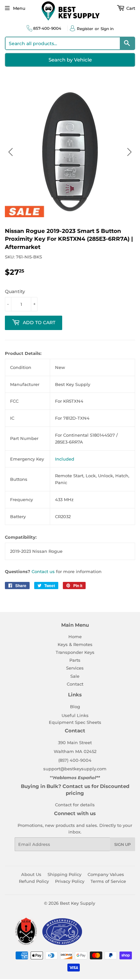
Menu (19, 8)
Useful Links (75, 715)
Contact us (43, 571)
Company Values (106, 874)
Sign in (107, 28)
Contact (75, 684)
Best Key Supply (77, 903)
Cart (130, 8)
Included (64, 459)
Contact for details (75, 804)
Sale (74, 676)
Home (75, 636)
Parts (74, 660)
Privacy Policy (69, 881)
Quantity (15, 291)
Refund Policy (34, 881)
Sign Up (122, 844)
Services (75, 668)
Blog (75, 706)
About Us (31, 874)
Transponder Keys (75, 652)
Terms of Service (108, 881)
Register (85, 28)
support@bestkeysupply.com (74, 768)
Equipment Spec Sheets (75, 722)
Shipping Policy (64, 874)
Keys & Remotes (75, 644)
